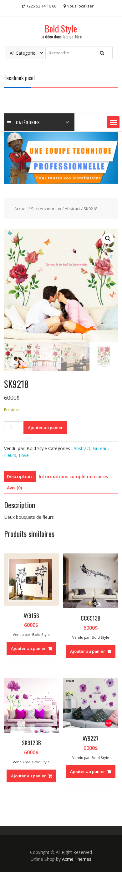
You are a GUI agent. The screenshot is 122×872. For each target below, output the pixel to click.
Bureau (100, 448)
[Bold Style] (61, 182)
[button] (113, 122)
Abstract (72, 208)
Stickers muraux (46, 208)
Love (24, 455)
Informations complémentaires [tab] (73, 476)
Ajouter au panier (45, 427)
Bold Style (61, 28)
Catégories (28, 122)
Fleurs (10, 455)
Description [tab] (19, 476)
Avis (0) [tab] (14, 488)
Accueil (21, 208)
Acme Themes (76, 859)
